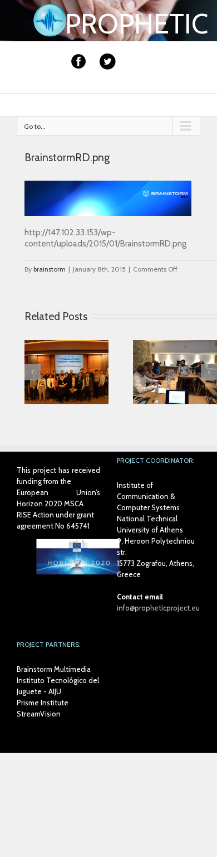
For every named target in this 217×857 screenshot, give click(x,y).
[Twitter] (107, 61)
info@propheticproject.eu (158, 607)
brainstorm (49, 269)
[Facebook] (78, 61)
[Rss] (131, 66)
